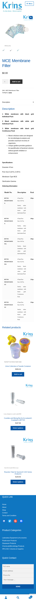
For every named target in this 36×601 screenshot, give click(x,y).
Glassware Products (9, 543)
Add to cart (16, 81)
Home (4, 504)
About (4, 507)
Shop (4, 510)
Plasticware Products (9, 540)
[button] (30, 17)
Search (18, 597)
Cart (28, 596)
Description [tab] (6, 102)
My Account (6, 597)
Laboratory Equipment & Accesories (14, 538)
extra (10, 92)
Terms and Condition (9, 515)
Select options (18, 428)
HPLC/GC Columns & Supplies (13, 549)
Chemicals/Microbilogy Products (13, 546)
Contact (4, 513)
